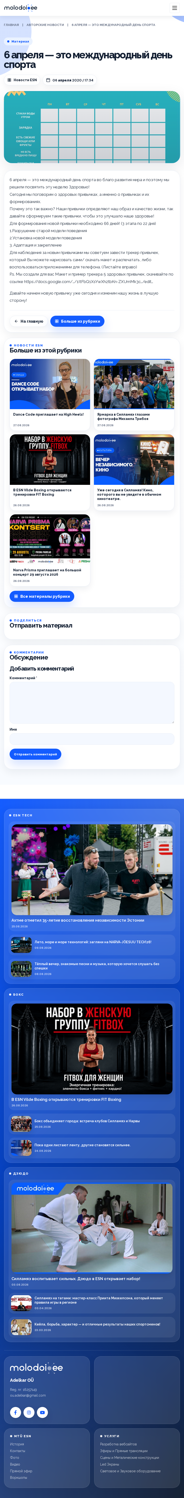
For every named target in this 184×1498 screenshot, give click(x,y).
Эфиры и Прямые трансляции (124, 1451)
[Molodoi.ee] (36, 1368)
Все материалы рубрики (45, 596)
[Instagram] (28, 1412)
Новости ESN (25, 80)
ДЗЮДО (21, 1173)
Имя (13, 729)
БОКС (18, 994)
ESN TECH (22, 815)
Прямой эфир (21, 1471)
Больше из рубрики (80, 321)
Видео (15, 1464)
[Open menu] (175, 8)
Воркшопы (18, 1478)
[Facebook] (15, 1412)
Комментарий (23, 678)
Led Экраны (109, 1464)
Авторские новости (45, 25)
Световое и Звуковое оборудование (130, 1471)
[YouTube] (42, 1412)
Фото (14, 1458)
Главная (11, 25)
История (17, 1444)
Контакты (17, 1451)
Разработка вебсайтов (118, 1444)
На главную (32, 321)
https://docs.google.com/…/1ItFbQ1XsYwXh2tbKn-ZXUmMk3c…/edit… (88, 281)
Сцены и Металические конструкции (129, 1458)
